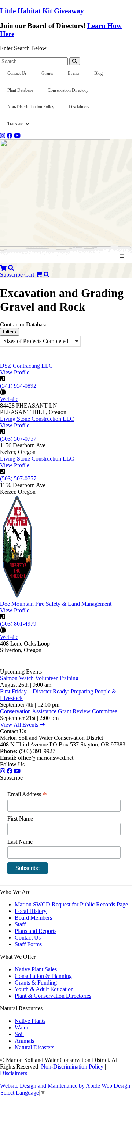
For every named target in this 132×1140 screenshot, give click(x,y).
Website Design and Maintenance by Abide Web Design (65, 1086)
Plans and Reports (35, 931)
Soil (19, 1034)
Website (9, 399)
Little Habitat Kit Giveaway (42, 11)
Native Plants (30, 1021)
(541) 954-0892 (18, 385)
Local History (31, 911)
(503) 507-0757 (18, 439)
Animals (24, 1041)
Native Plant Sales (36, 969)
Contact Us (28, 937)
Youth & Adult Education (44, 989)
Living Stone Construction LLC (37, 419)
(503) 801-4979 (18, 623)
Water (21, 1027)
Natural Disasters (34, 1047)
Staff (20, 924)
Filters (9, 332)
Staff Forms (28, 944)
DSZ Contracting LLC (26, 366)
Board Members (33, 918)
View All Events (20, 724)
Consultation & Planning (43, 976)
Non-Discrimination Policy (72, 1066)
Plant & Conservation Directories (53, 996)
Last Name (20, 842)
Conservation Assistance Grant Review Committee (58, 711)
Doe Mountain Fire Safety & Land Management (55, 604)
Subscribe (11, 275)
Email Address (27, 794)
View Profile (14, 372)
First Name (20, 818)
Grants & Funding (36, 982)
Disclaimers (13, 1073)
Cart (30, 275)
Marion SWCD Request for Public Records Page (71, 904)
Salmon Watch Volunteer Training (39, 678)
